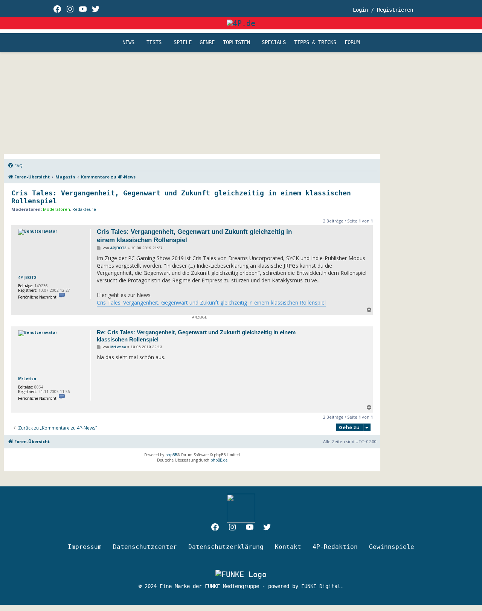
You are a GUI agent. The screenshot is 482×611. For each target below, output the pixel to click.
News (128, 43)
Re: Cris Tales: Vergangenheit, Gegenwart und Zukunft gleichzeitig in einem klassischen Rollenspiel (196, 336)
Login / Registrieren (383, 10)
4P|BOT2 (27, 277)
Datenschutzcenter (145, 546)
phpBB (171, 454)
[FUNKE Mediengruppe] (241, 574)
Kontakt (288, 546)
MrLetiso (27, 378)
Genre (207, 43)
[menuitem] (15, 165)
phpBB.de (218, 460)
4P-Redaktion (335, 546)
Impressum (85, 546)
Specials (274, 43)
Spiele (183, 43)
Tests (154, 43)
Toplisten (236, 43)
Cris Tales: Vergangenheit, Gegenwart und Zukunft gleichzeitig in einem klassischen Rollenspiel (181, 197)
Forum (352, 43)
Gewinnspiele (391, 546)
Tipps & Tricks (315, 43)
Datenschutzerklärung (226, 546)
